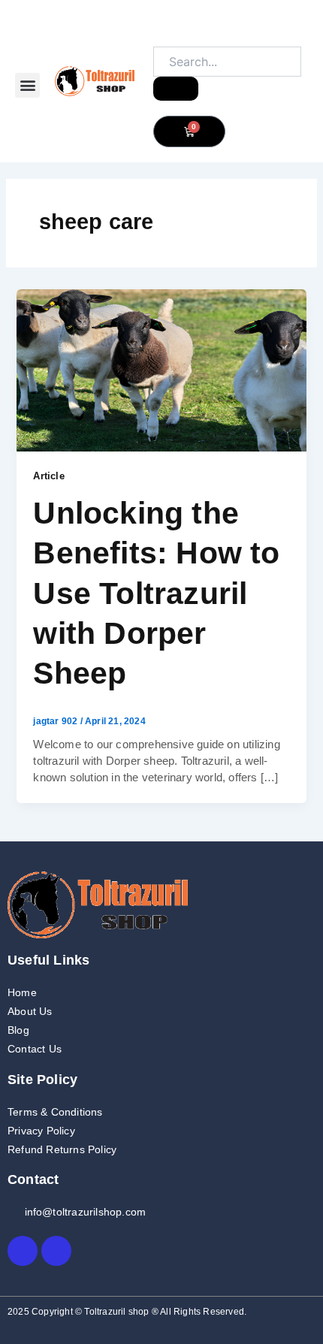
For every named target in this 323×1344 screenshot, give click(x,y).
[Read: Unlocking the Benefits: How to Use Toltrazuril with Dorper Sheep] (161, 370)
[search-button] (175, 89)
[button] (27, 85)
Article (48, 476)
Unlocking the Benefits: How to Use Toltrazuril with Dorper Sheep (156, 593)
